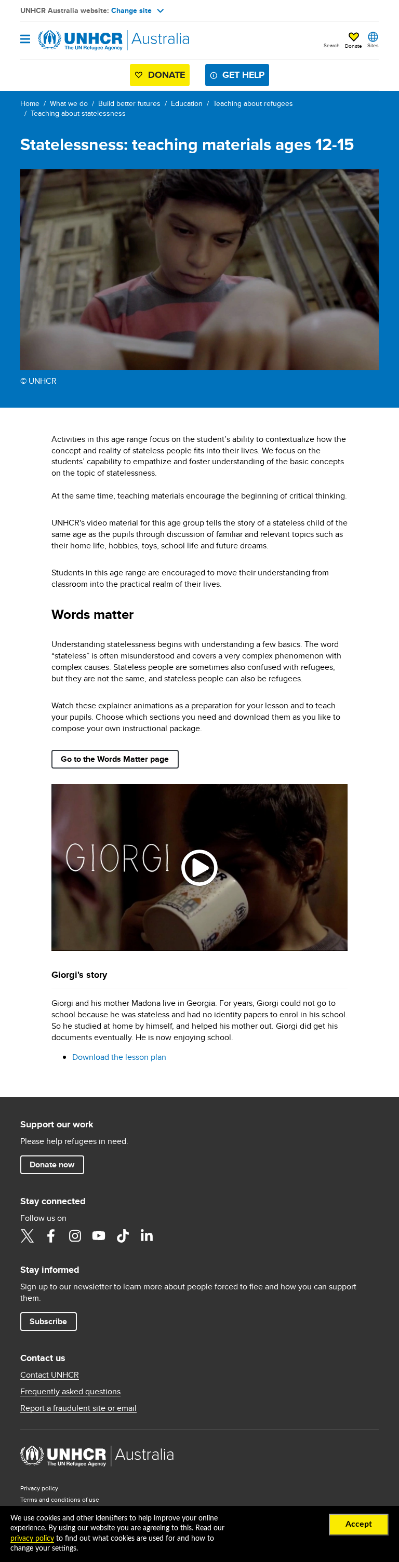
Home (29, 103)
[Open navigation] (25, 39)
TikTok (122, 1236)
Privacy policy (39, 1488)
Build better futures (129, 103)
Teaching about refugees (253, 103)
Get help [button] (243, 75)
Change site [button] (131, 10)
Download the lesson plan (119, 1057)
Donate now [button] (52, 1164)
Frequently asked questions (70, 1391)
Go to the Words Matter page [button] (115, 759)
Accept (358, 1524)
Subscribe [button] (48, 1321)
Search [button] (332, 45)
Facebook (51, 1236)
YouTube (98, 1236)
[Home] (73, 40)
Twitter (27, 1236)
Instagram (75, 1236)
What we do (69, 103)
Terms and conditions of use (59, 1499)
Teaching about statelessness (78, 113)
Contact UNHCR (49, 1375)
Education (187, 103)
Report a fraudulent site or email (78, 1408)
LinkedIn (146, 1236)
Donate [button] (353, 45)
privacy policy (32, 1538)
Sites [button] (373, 45)
